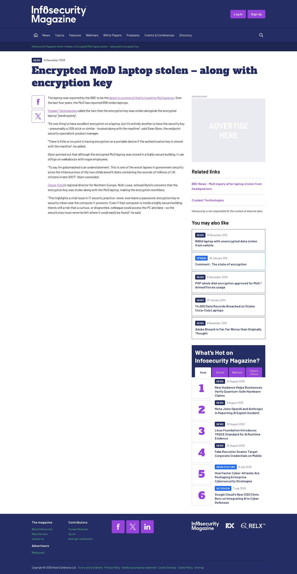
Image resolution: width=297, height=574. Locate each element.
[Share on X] (38, 116)
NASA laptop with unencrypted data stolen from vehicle (226, 243)
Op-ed (71, 534)
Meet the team (40, 534)
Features (75, 35)
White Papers (112, 35)
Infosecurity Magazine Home (48, 46)
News (46, 35)
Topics (59, 35)
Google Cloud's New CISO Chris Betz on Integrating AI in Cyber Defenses (237, 498)
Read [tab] (203, 372)
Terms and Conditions (90, 567)
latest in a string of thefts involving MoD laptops (141, 98)
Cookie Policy (185, 567)
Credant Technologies (62, 110)
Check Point (56, 185)
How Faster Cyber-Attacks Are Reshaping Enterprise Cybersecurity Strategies (237, 477)
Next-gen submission (80, 538)
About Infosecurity (42, 529)
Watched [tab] (237, 372)
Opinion (201, 258)
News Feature (225, 467)
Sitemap (199, 567)
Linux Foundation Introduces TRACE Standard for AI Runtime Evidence (237, 434)
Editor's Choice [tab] (254, 372)
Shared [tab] (220, 372)
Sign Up (256, 14)
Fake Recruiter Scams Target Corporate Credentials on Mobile (238, 453)
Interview (223, 488)
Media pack (38, 552)
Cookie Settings (167, 567)
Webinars (92, 35)
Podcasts (133, 35)
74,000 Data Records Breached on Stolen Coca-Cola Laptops (225, 308)
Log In (238, 14)
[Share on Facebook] (38, 101)
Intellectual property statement (139, 567)
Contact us (38, 538)
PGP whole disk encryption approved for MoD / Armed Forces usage (228, 285)
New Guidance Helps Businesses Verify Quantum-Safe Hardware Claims (238, 391)
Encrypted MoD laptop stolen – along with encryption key (107, 46)
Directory (185, 35)
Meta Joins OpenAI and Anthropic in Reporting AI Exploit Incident (239, 411)
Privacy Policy (112, 567)
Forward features (78, 529)
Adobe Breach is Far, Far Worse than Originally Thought (228, 331)
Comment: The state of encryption (220, 264)
